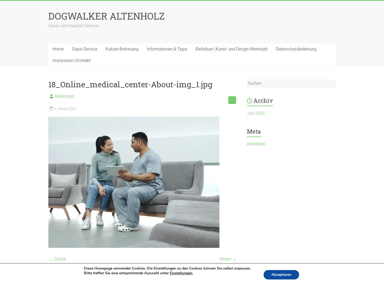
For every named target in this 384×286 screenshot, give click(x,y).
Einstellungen (181, 273)
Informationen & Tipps (167, 49)
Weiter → (227, 258)
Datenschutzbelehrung (296, 49)
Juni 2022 (256, 113)
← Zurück (57, 258)
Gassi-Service (84, 49)
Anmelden (256, 143)
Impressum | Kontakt (72, 60)
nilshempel (64, 96)
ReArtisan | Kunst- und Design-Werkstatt (231, 49)
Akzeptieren (281, 274)
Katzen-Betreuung (122, 49)
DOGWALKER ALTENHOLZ (106, 16)
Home (58, 49)
